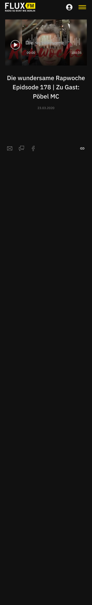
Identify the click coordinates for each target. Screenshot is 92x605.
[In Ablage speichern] (82, 148)
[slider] (53, 41)
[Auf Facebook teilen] (33, 148)
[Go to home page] (20, 7)
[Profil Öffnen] (69, 7)
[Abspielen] (15, 45)
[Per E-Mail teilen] (9, 148)
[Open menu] (82, 7)
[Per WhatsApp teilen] (21, 148)
